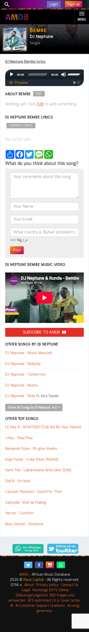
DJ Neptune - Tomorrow (25, 374)
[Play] (11, 74)
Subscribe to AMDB (42, 332)
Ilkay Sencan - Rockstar (24, 523)
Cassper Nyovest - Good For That (33, 491)
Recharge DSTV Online (51, 590)
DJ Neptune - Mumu (21, 385)
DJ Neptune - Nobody (23, 363)
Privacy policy (47, 585)
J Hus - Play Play (19, 437)
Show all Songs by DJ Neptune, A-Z (33, 407)
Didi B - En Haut (17, 480)
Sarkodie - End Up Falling (25, 502)
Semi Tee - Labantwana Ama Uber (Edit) (38, 470)
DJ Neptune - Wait (20, 395)
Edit (39, 94)
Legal (26, 590)
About (29, 585)
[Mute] (63, 74)
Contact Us (70, 585)
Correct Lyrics (21, 126)
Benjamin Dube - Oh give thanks (31, 448)
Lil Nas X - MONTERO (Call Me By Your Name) (43, 427)
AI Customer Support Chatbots (40, 605)
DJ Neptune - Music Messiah (28, 352)
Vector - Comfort (19, 513)
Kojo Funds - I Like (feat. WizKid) (31, 459)
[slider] (74, 73)
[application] (44, 74)
